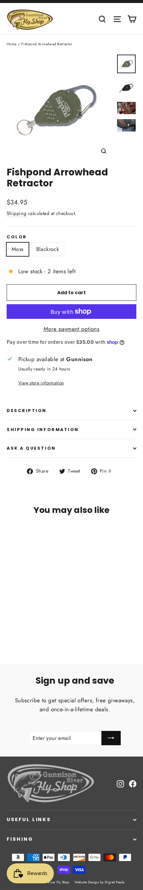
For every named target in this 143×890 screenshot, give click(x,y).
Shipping (16, 213)
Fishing (20, 839)
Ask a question (31, 448)
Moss (18, 249)
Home (12, 44)
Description (27, 410)
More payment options (72, 329)
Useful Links (29, 819)
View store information (41, 382)
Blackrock (47, 249)
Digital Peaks (115, 882)
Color (17, 236)
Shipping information (43, 429)
